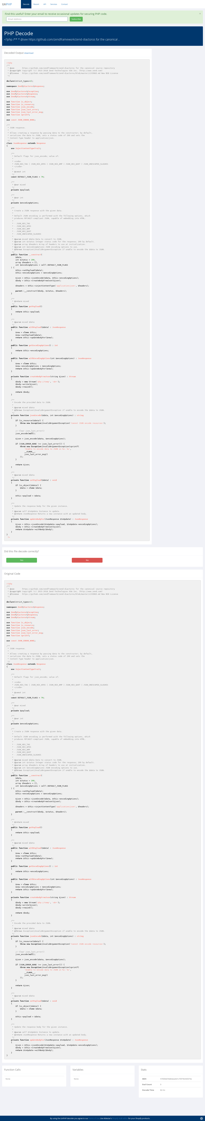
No (87, 560)
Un (7, 4)
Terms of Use (94, 1118)
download (28, 53)
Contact (64, 4)
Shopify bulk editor (120, 1118)
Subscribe (76, 19)
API (44, 4)
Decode (26, 4)
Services (53, 4)
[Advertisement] (179, 68)
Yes (21, 560)
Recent (36, 4)
